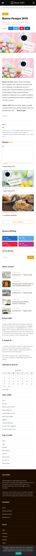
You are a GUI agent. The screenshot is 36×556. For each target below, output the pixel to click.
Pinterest (4, 540)
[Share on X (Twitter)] (16, 28)
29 (4, 386)
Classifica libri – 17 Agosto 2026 (22, 275)
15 (4, 381)
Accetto (18, 553)
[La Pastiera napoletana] (18, 202)
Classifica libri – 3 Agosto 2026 (21, 311)
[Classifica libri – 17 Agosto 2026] (6, 275)
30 (9, 386)
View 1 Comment (18, 222)
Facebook (4, 533)
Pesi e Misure (5, 460)
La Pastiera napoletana (10, 215)
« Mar (3, 389)
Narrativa (4, 403)
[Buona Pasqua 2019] (18, 42)
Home (7, 7)
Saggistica (4, 419)
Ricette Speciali (6, 463)
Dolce (3, 444)
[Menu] (3, 3)
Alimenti (4, 453)
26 (22, 384)
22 (4, 384)
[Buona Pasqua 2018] (18, 153)
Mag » (7, 389)
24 (13, 384)
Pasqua (21, 7)
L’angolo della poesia (7, 423)
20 (27, 381)
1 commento (7, 24)
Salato (3, 441)
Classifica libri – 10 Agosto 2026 (22, 293)
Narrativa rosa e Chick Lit (8, 407)
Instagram (5, 536)
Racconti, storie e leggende (9, 426)
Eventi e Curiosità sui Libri (8, 429)
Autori (3, 400)
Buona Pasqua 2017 (9, 191)
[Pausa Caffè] (18, 3)
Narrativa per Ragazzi (7, 416)
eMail (3, 530)
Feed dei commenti (7, 514)
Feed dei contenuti (7, 511)
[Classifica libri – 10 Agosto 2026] (6, 292)
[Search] (33, 3)
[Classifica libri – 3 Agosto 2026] (6, 310)
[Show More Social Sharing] (32, 28)
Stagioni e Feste (14, 7)
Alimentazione (6, 450)
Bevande (4, 447)
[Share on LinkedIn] (27, 28)
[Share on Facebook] (10, 28)
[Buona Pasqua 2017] (18, 178)
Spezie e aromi (6, 457)
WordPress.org (6, 517)
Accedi (4, 508)
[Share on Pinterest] (22, 28)
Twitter (4, 543)
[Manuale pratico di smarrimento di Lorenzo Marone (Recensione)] (6, 284)
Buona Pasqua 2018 (9, 166)
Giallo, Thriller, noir (7, 410)
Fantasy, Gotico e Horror (8, 413)
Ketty (4, 124)
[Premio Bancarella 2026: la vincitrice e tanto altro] (6, 301)
